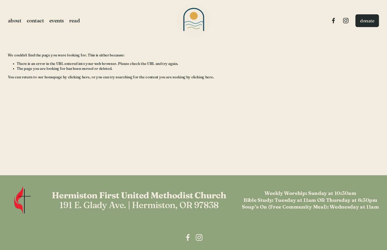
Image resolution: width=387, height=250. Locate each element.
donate (367, 21)
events (56, 20)
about (14, 20)
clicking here (79, 77)
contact (35, 20)
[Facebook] (333, 20)
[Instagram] (345, 20)
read (74, 20)
